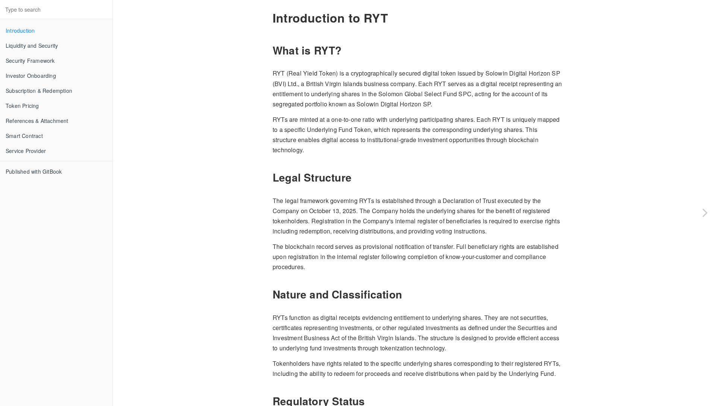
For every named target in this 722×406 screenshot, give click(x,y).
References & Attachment (37, 120)
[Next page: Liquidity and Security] (705, 212)
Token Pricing (22, 105)
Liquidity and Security (32, 45)
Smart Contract (24, 135)
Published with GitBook (34, 171)
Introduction (20, 30)
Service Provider (26, 151)
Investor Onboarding (31, 75)
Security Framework (30, 60)
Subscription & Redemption (39, 90)
